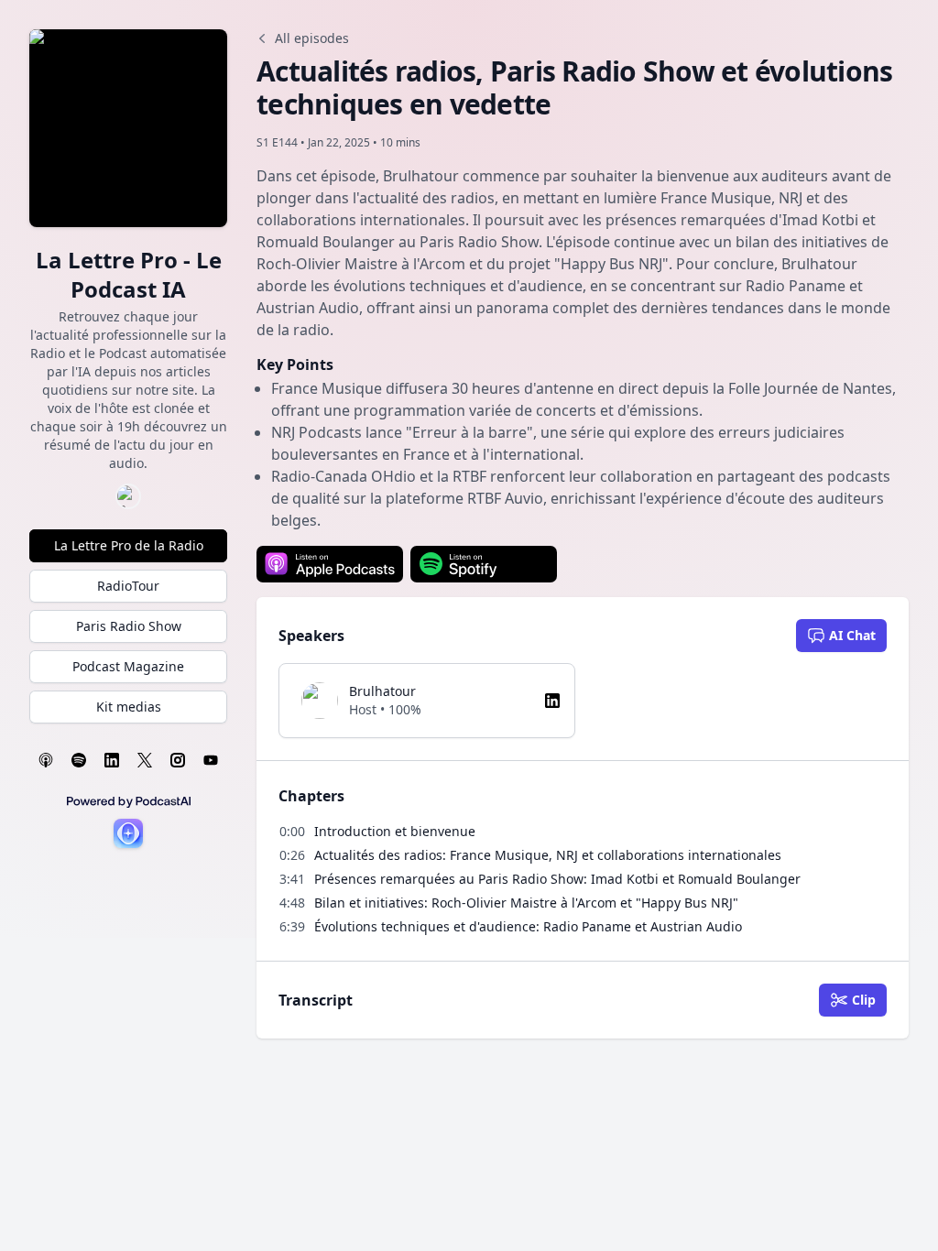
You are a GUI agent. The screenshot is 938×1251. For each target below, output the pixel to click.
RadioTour (128, 585)
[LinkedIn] (111, 760)
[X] (144, 760)
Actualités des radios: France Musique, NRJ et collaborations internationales (547, 855)
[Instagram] (177, 760)
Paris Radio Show (128, 626)
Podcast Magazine (128, 666)
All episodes (312, 38)
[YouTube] (210, 760)
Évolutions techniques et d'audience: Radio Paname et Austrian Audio (528, 926)
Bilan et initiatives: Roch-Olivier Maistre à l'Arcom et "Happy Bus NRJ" (526, 902)
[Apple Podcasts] (45, 760)
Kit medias (128, 706)
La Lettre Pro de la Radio (128, 545)
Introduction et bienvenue (394, 831)
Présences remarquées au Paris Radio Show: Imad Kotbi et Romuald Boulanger (557, 878)
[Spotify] (78, 760)
